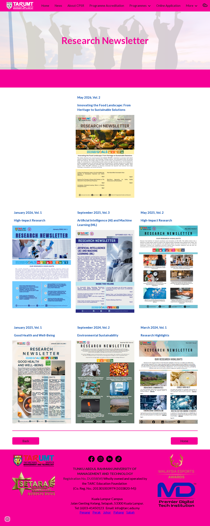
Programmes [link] (138, 5)
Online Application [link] (168, 5)
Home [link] (45, 5)
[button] (205, 6)
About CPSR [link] (75, 5)
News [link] (58, 5)
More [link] (189, 5)
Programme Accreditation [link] (106, 5)
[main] (105, 41)
